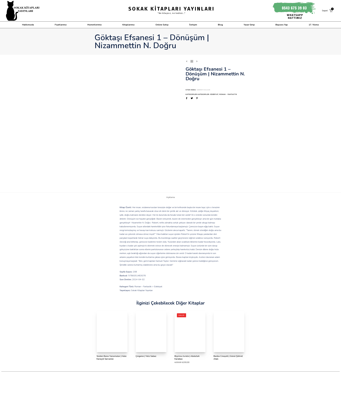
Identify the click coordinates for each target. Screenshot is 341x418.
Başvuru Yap (281, 24)
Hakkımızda (28, 24)
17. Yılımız (314, 24)
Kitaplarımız (128, 24)
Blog (220, 24)
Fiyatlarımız (61, 24)
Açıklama (170, 197)
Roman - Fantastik (228, 94)
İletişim (193, 24)
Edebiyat (214, 94)
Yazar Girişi (249, 24)
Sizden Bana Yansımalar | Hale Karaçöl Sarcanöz (111, 357)
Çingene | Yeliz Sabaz (146, 356)
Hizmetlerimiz (94, 24)
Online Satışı (162, 24)
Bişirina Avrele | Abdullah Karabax (187, 357)
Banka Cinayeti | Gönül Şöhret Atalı (228, 357)
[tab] (170, 197)
